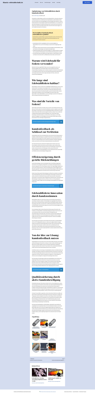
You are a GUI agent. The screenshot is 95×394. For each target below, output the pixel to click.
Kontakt (53, 2)
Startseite (36, 2)
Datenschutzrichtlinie (68, 391)
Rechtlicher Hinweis (82, 391)
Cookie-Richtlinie (76, 391)
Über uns (41, 2)
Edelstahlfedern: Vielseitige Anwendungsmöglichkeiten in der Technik (39, 379)
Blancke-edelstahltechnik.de (13, 2)
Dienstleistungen (48, 2)
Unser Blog (58, 2)
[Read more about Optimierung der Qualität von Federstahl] (55, 372)
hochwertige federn (41, 382)
